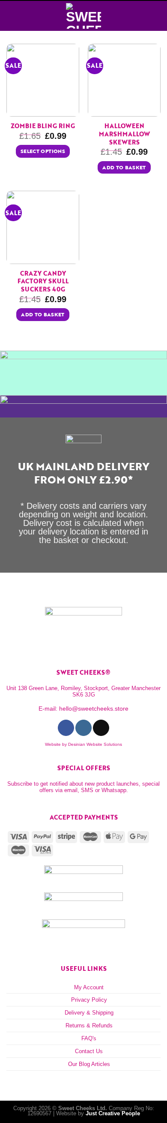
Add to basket (124, 167)
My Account (89, 987)
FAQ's (88, 1038)
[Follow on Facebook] (66, 728)
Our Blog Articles (89, 1064)
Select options (43, 151)
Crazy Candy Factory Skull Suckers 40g (43, 282)
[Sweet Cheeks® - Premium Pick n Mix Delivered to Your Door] (83, 16)
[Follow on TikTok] (101, 728)
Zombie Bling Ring (43, 126)
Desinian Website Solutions (95, 744)
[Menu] (11, 16)
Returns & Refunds (89, 1025)
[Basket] (156, 15)
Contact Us (89, 1051)
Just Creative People (113, 1113)
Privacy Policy (89, 1000)
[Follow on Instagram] (83, 728)
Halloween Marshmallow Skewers (124, 134)
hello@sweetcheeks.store (93, 708)
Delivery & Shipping (89, 1012)
